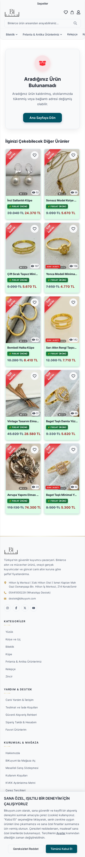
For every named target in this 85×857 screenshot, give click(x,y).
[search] (75, 23)
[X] (24, 608)
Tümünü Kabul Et (61, 848)
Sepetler (42, 3)
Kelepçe (72, 34)
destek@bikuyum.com (22, 598)
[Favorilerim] (65, 12)
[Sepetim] (72, 12)
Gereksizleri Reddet (26, 848)
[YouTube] (33, 608)
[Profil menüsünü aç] (78, 12)
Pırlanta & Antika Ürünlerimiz (41, 34)
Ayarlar (60, 833)
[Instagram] (7, 608)
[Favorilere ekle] (35, 155)
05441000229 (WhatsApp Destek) (30, 592)
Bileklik (10, 34)
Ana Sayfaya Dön (42, 118)
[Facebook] (16, 608)
